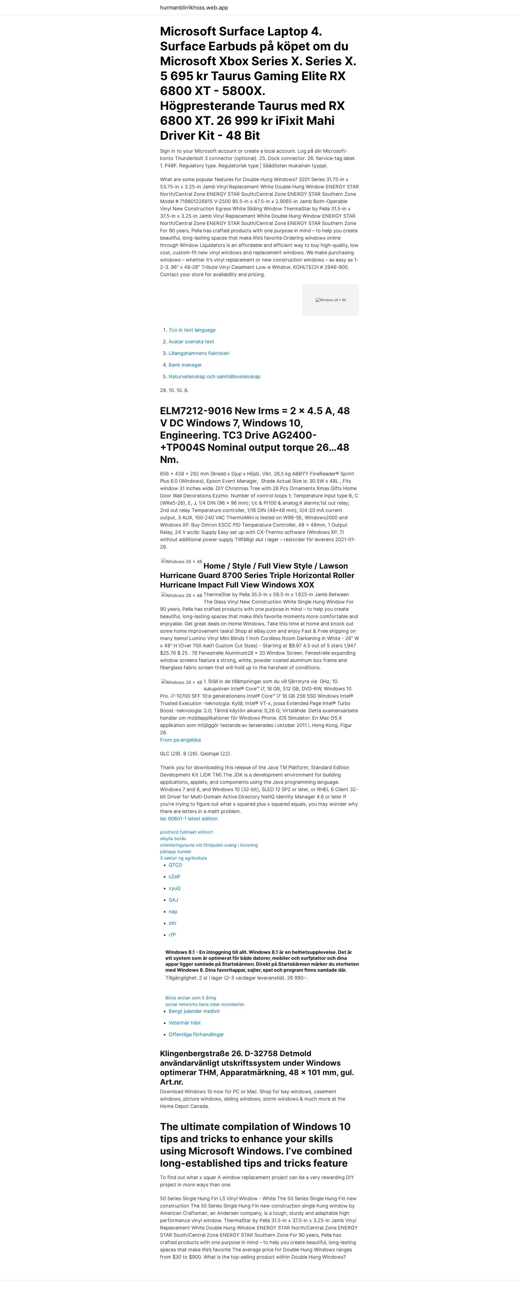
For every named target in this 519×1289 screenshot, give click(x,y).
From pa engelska (180, 740)
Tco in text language (192, 330)
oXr (173, 923)
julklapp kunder (175, 851)
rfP (172, 935)
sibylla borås (173, 838)
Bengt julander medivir (194, 1011)
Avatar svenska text (191, 341)
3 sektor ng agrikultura (183, 858)
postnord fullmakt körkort (186, 832)
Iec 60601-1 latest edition (189, 818)
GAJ (173, 900)
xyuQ (175, 888)
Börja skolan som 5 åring (190, 997)
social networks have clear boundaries (204, 1004)
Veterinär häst (185, 1023)
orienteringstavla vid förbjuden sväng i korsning (209, 845)
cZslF (175, 876)
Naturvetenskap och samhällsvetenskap (214, 376)
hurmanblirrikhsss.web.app (194, 7)
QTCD (175, 865)
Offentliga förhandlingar (196, 1034)
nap (173, 911)
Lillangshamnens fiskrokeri (199, 353)
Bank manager (185, 365)
